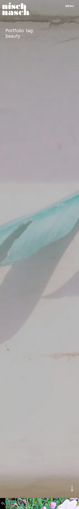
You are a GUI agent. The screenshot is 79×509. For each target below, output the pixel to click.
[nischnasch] (15, 8)
